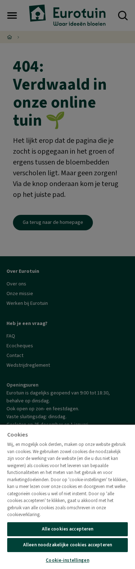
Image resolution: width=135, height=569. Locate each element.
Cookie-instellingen (67, 560)
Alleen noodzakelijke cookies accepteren (67, 545)
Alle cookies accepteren (68, 529)
